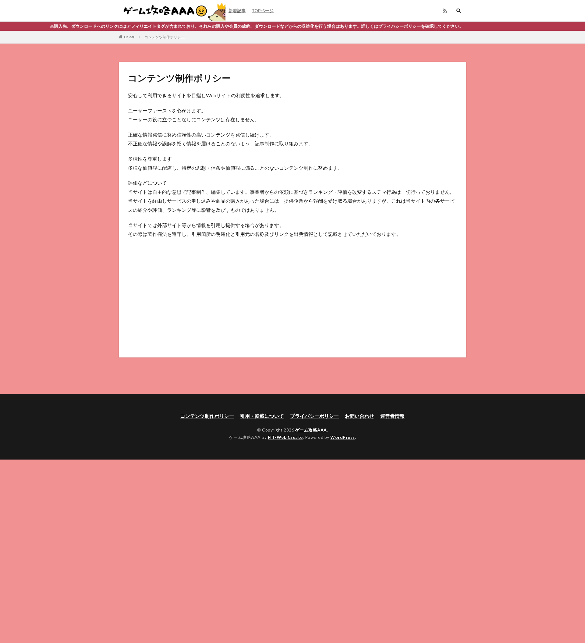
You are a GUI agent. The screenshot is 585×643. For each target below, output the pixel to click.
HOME (129, 37)
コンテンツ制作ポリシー (164, 37)
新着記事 (237, 10)
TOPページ (263, 10)
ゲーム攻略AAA (311, 429)
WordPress (342, 437)
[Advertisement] (292, 287)
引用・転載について (262, 416)
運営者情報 (392, 416)
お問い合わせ (359, 416)
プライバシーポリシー (314, 416)
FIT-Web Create (285, 437)
